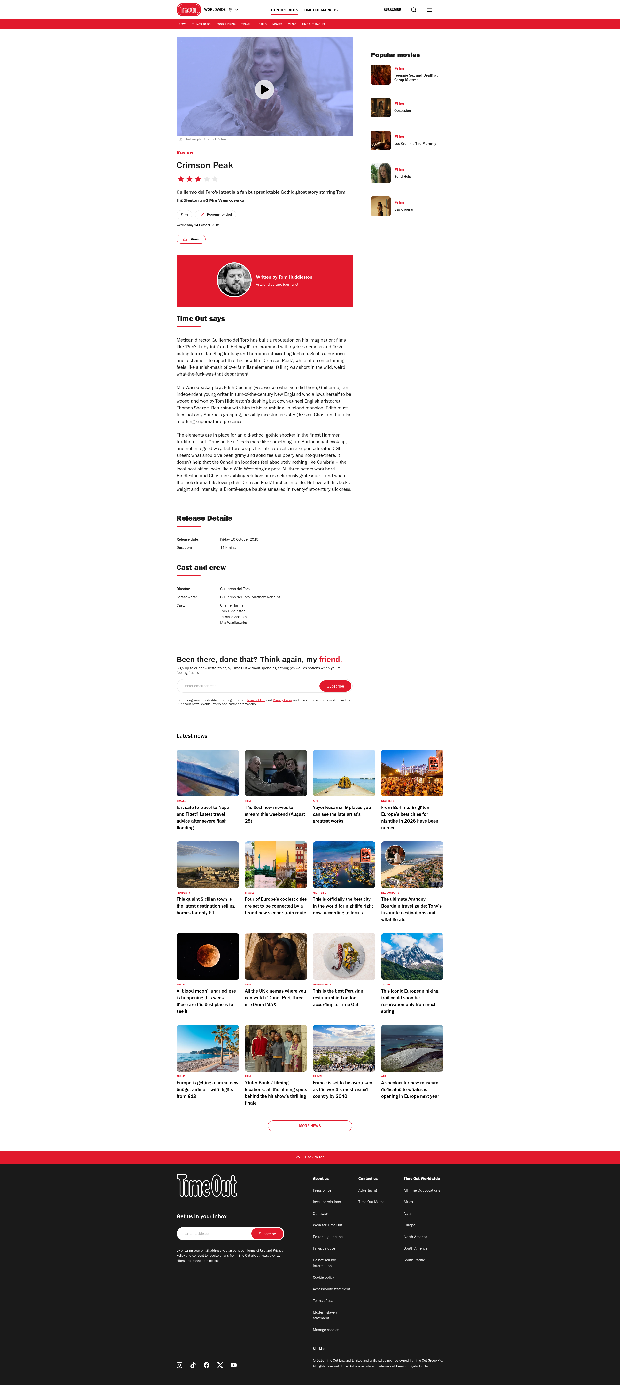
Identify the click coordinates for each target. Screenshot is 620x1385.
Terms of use (323, 1301)
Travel (246, 24)
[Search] (414, 10)
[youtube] (234, 1365)
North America (415, 1237)
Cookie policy (323, 1278)
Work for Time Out (327, 1226)
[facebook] (206, 1365)
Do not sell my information (324, 1263)
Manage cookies (326, 1330)
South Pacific (414, 1260)
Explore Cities (284, 11)
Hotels (262, 24)
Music (292, 24)
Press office (322, 1191)
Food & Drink (226, 24)
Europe (409, 1226)
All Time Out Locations (422, 1191)
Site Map (319, 1349)
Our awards (322, 1214)
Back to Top (315, 1158)
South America (415, 1249)
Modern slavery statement (325, 1316)
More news (310, 1126)
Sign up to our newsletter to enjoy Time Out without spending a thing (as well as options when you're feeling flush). (259, 671)
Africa (408, 1202)
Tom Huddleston (295, 278)
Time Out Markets (321, 11)
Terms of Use (256, 700)
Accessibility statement (331, 1290)
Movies (277, 24)
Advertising (367, 1191)
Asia (407, 1214)
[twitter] (220, 1365)
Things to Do (201, 24)
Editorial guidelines (328, 1237)
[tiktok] (193, 1365)
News (182, 24)
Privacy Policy (282, 700)
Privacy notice (324, 1249)
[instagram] (179, 1365)
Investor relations (327, 1202)
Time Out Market (313, 24)
